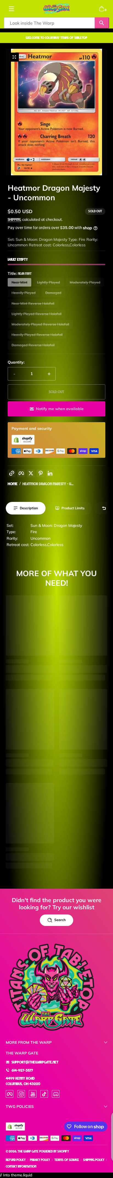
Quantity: (16, 362)
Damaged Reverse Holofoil (33, 345)
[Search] (102, 22)
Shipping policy (93, 1160)
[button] (101, 8)
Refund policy (16, 1160)
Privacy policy (40, 1160)
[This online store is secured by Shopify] (23, 443)
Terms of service (66, 1160)
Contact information (21, 1166)
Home (13, 483)
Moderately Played (85, 282)
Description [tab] (29, 508)
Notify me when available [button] (60, 408)
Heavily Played (24, 293)
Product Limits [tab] (72, 508)
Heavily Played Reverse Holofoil (37, 335)
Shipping (14, 219)
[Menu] (11, 9)
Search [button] (60, 920)
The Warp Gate (28, 1151)
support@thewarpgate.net (35, 1062)
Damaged (53, 293)
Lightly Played (48, 282)
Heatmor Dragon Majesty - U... (48, 483)
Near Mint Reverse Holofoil (33, 303)
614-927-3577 (22, 1070)
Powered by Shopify (54, 1151)
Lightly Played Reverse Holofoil (36, 314)
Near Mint (19, 282)
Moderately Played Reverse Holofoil (40, 324)
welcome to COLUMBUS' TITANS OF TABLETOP (56, 38)
